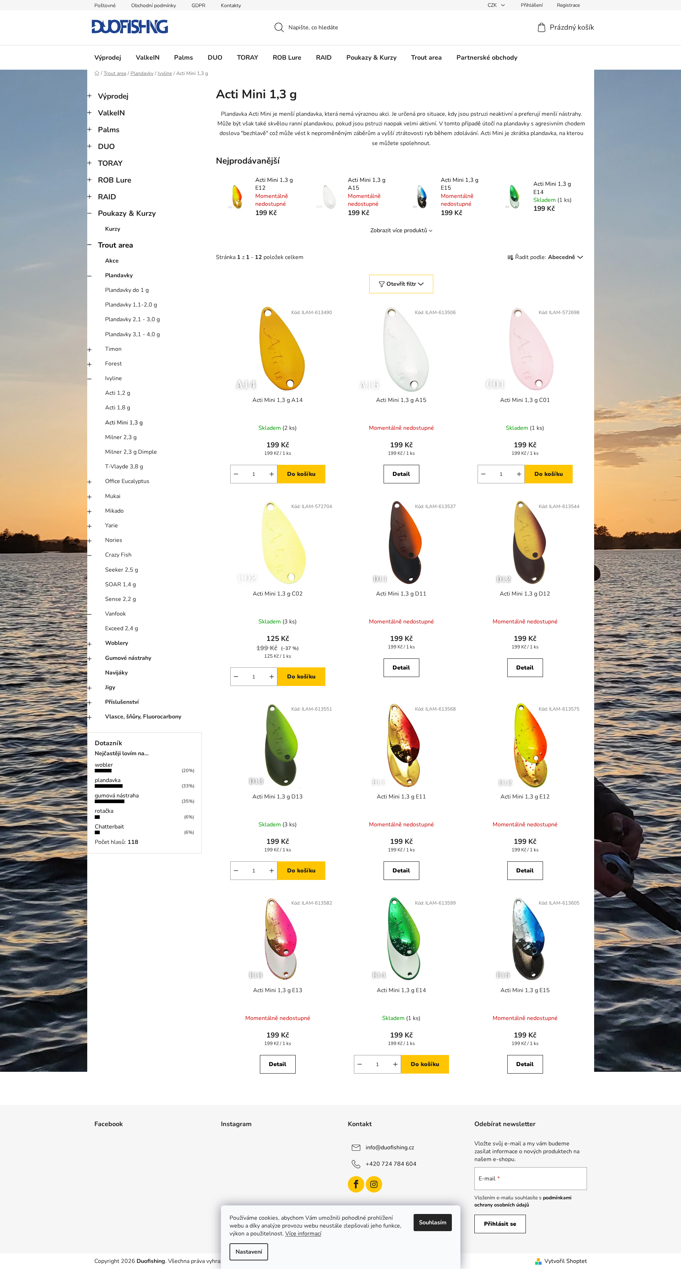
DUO (106, 146)
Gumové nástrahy (128, 658)
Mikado (114, 511)
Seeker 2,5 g (121, 570)
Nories (113, 540)
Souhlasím (432, 1222)
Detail (401, 474)
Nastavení (249, 1252)
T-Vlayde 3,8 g (124, 467)
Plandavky (119, 275)
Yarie (111, 525)
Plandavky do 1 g (127, 290)
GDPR (198, 5)
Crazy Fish (118, 555)
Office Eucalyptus (127, 481)
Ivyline (113, 378)
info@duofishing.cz (390, 1147)
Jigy (110, 687)
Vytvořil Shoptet (565, 1261)
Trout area (115, 245)
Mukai (112, 496)
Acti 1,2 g (117, 393)
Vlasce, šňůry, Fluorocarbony (143, 717)
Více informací (303, 1234)
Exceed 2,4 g (121, 628)
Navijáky (116, 673)
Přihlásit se (500, 1224)
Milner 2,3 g (121, 437)
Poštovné (104, 5)
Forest (113, 364)
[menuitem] (107, 57)
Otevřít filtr (401, 284)
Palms (108, 130)
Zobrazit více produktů (398, 230)
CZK (493, 5)
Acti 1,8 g (117, 408)
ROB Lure (114, 180)
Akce (112, 261)
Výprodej (113, 96)
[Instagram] (374, 1184)
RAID (107, 197)
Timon (113, 349)
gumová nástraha (117, 796)
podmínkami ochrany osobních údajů (523, 1201)
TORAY (110, 163)
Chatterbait (109, 827)
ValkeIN (111, 113)
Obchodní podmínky (153, 5)
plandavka (107, 780)
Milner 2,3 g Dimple (131, 452)
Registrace (568, 5)
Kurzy (112, 229)
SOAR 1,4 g (120, 584)
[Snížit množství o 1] (236, 474)
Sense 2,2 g (120, 599)
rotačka (104, 811)
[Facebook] (356, 1184)
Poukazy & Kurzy (127, 213)
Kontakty (231, 5)
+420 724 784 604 (391, 1164)
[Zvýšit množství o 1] (271, 474)
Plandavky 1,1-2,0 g (131, 305)
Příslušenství (122, 702)
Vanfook (115, 614)
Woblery (116, 643)
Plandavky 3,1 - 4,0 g (132, 334)
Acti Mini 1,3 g (124, 423)
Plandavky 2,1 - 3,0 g (132, 319)
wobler (104, 765)
